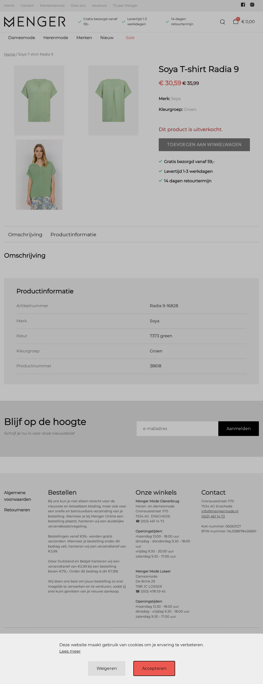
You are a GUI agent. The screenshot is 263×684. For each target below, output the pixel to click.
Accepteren (154, 668)
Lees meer (70, 651)
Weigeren (107, 668)
